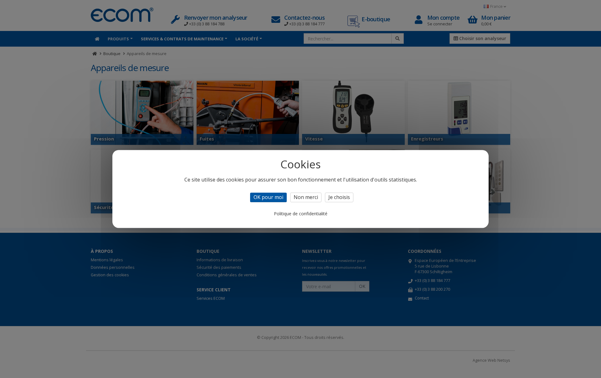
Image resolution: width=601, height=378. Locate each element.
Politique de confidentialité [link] (300, 214)
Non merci (306, 197)
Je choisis (339, 197)
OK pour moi (268, 197)
